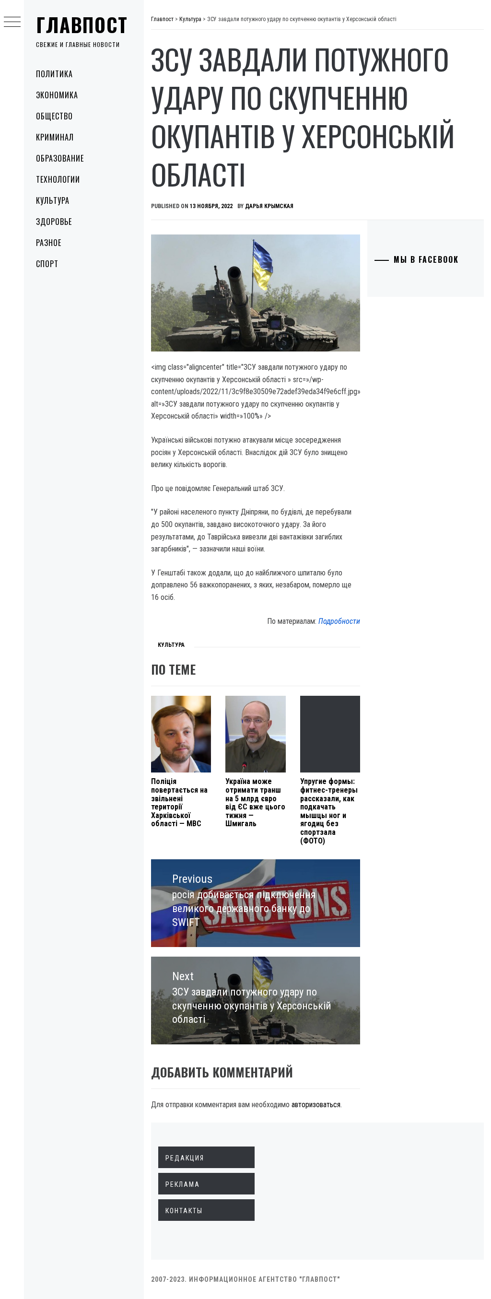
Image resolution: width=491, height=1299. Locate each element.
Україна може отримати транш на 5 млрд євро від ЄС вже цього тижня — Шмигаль (255, 802)
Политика (54, 74)
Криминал (55, 137)
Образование (60, 158)
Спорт (47, 263)
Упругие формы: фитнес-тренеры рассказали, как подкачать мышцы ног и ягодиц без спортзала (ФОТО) (329, 811)
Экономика (57, 95)
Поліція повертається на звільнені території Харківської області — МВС (179, 802)
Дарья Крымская (269, 206)
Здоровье (54, 221)
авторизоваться (316, 1104)
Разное (48, 242)
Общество (54, 116)
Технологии (58, 179)
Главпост (82, 24)
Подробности (339, 621)
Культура (53, 200)
